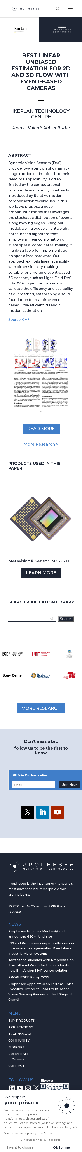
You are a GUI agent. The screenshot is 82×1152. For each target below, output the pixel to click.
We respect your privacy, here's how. (28, 1133)
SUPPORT (16, 1047)
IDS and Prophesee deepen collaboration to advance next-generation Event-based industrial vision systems (41, 948)
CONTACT (16, 1066)
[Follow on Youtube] (57, 812)
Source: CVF (18, 320)
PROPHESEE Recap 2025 (28, 977)
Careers (18, 1059)
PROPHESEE (18, 1054)
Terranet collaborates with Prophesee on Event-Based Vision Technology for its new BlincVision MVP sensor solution (41, 965)
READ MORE (41, 428)
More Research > (41, 444)
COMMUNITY (19, 1040)
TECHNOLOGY (20, 1034)
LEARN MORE (41, 572)
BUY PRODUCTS (21, 1020)
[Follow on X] (27, 812)
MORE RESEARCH (41, 708)
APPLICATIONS (20, 1027)
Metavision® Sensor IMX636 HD (40, 561)
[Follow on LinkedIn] (42, 812)
